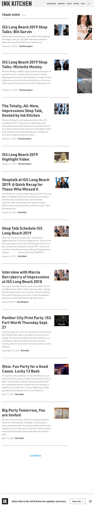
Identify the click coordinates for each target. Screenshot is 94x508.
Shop (83, 4)
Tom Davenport (26, 46)
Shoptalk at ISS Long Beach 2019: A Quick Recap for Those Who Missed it (25, 184)
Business (61, 4)
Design (76, 4)
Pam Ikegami (22, 302)
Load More (35, 455)
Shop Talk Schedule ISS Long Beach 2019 (22, 230)
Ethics (69, 4)
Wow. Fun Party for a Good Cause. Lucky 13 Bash (25, 368)
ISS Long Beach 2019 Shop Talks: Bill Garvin (24, 29)
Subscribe (76, 501)
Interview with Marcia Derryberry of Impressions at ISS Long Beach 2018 (25, 276)
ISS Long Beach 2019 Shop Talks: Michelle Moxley (24, 64)
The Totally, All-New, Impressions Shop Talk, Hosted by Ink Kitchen (22, 110)
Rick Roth (22, 212)
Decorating (51, 4)
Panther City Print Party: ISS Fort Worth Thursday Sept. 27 (26, 322)
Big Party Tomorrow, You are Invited (23, 412)
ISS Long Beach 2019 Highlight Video (20, 157)
